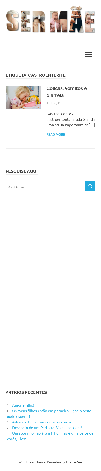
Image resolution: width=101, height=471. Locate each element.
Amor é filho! (23, 405)
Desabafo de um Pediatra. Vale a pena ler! (47, 427)
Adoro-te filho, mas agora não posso (42, 421)
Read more (56, 134)
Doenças (54, 103)
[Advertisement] (41, 289)
